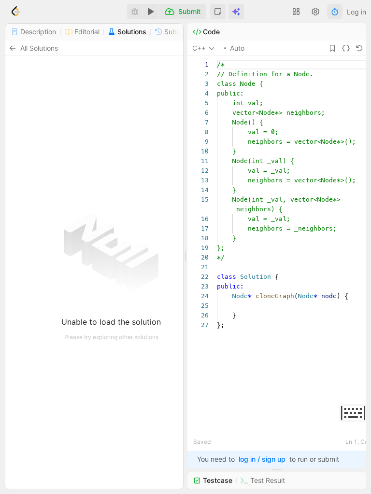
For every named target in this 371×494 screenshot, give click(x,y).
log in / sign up (262, 459)
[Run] (150, 11)
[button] (218, 11)
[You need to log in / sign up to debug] (135, 11)
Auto (237, 48)
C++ (199, 48)
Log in (356, 12)
